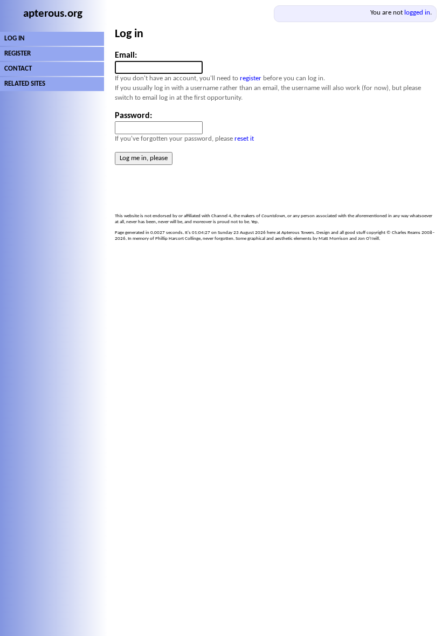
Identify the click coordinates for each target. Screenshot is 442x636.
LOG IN (14, 38)
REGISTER (17, 53)
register (250, 78)
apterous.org (52, 13)
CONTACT (18, 68)
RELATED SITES (24, 83)
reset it (244, 138)
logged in (417, 12)
